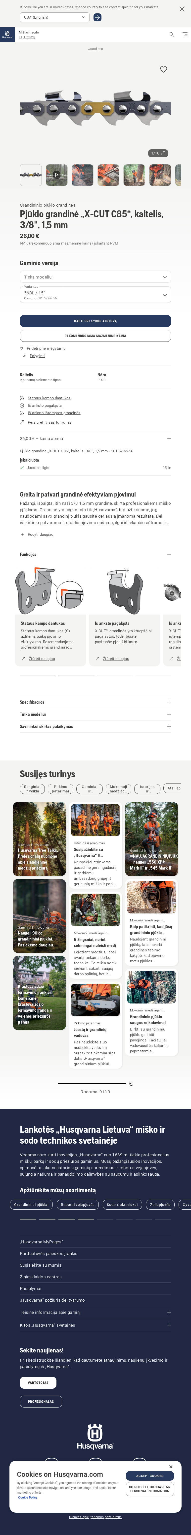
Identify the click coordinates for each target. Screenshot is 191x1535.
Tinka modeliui (38, 277)
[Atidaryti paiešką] (172, 35)
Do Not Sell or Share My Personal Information (150, 1489)
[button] (163, 70)
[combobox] (95, 276)
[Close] (171, 1467)
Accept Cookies (149, 1476)
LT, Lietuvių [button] (27, 37)
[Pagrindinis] (7, 34)
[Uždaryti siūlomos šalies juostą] (182, 9)
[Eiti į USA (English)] (97, 17)
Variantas (31, 286)
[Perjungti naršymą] (185, 35)
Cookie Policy (28, 1497)
